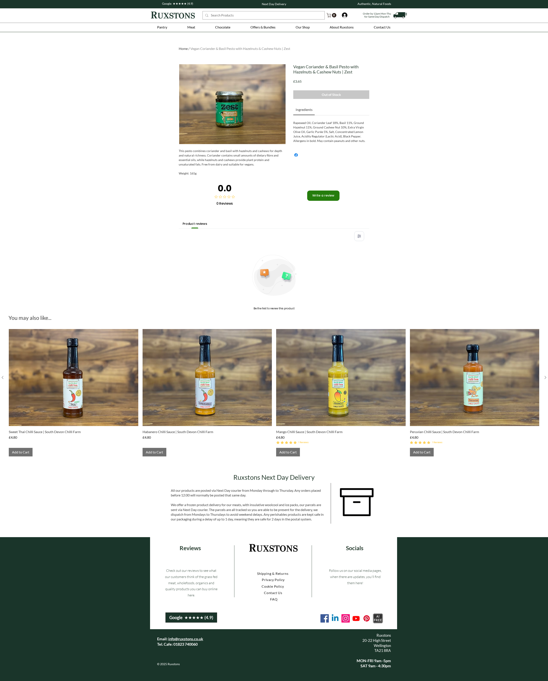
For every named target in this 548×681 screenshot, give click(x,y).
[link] (332, 15)
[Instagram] (345, 618)
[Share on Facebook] (296, 155)
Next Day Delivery (274, 4)
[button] (162, 27)
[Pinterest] (366, 618)
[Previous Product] (2, 377)
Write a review (323, 195)
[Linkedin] (335, 618)
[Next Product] (545, 377)
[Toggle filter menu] (359, 236)
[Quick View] (73, 377)
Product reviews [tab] (195, 224)
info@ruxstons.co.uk (185, 638)
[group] (274, 392)
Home (183, 48)
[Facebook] (324, 618)
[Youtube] (356, 618)
